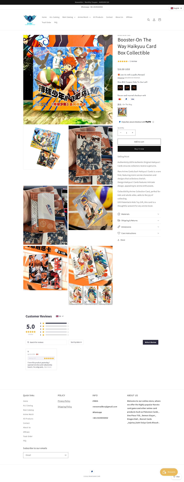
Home (25, 401)
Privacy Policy (64, 401)
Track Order (28, 436)
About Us (27, 427)
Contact (26, 423)
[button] (68, 17)
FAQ (24, 441)
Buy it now (139, 149)
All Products (28, 419)
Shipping (121, 78)
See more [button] (47, 367)
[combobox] (76, 342)
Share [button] (123, 240)
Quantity (121, 128)
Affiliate (26, 432)
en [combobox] (60, 316)
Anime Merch (28, 414)
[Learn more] (153, 122)
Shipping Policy (65, 406)
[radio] (122, 112)
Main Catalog (28, 410)
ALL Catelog (28, 405)
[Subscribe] (65, 455)
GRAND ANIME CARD (94, 476)
